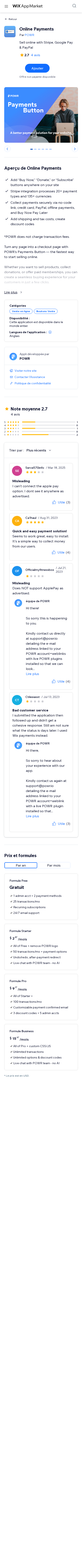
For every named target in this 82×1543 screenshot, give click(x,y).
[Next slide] (75, 149)
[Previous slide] (7, 149)
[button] (50, 332)
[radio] (20, 865)
